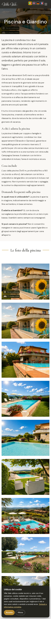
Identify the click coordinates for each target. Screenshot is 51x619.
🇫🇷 (42, 3)
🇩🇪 (38, 3)
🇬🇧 (34, 3)
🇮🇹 (30, 3)
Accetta (9, 612)
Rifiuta (20, 612)
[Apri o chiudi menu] (46, 4)
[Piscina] (22, 282)
